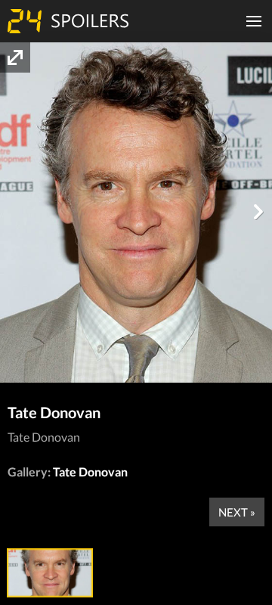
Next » (236, 512)
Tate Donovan (90, 471)
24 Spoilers (68, 21)
